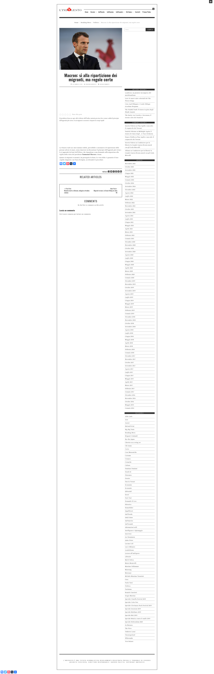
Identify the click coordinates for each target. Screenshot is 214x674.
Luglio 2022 (129, 196)
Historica (128, 504)
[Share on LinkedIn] (121, 171)
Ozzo (126, 579)
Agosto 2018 (129, 330)
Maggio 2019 (129, 304)
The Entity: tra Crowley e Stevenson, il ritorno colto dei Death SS (138, 116)
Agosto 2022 (129, 193)
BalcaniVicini (129, 426)
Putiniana (128, 589)
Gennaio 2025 (129, 180)
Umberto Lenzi (130, 632)
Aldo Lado (128, 416)
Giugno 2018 (129, 336)
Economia (128, 485)
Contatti (137, 12)
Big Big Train (129, 429)
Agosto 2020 (129, 255)
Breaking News (86, 22)
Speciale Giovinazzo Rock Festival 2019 (138, 605)
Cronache (128, 462)
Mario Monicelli (130, 563)
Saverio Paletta (130, 126)
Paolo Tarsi (129, 583)
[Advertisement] (90, 101)
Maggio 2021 (129, 225)
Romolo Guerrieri (131, 592)
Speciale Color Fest (131, 602)
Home (86, 12)
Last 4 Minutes (130, 547)
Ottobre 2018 (129, 323)
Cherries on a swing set (133, 442)
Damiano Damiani (131, 468)
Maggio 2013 (129, 405)
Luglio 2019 (129, 297)
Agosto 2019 (129, 294)
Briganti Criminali (131, 436)
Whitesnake (129, 638)
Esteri (127, 495)
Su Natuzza (129, 625)
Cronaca (128, 459)
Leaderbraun (129, 550)
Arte (126, 420)
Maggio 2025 (129, 177)
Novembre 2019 (130, 284)
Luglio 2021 (129, 219)
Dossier (93, 12)
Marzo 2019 (129, 307)
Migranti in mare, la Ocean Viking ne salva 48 (105, 192)
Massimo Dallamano (132, 566)
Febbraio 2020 (130, 274)
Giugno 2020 (129, 261)
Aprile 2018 (129, 343)
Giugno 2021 (129, 222)
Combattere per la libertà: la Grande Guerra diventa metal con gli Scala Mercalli (138, 145)
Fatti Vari (128, 498)
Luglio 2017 (129, 372)
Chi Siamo (129, 12)
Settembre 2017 (130, 366)
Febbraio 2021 (130, 235)
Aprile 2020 (129, 268)
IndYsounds (119, 12)
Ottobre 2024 (129, 183)
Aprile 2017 (129, 382)
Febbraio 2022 (130, 203)
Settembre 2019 (130, 291)
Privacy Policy (146, 12)
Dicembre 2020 (130, 242)
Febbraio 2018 (130, 349)
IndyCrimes (129, 517)
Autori (127, 423)
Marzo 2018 (129, 346)
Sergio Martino (130, 596)
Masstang (128, 570)
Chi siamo (128, 446)
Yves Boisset (129, 641)
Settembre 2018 (130, 327)
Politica (96, 22)
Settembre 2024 (130, 186)
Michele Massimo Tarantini (134, 576)
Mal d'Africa (129, 560)
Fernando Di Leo (130, 501)
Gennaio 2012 (129, 408)
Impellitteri (129, 511)
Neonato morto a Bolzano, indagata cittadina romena (76, 192)
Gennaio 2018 (129, 353)
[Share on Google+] (114, 171)
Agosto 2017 (129, 369)
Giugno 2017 (129, 375)
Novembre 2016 (130, 398)
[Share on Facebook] (109, 171)
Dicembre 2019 (130, 281)
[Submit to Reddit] (119, 171)
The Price (128, 628)
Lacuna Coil (129, 543)
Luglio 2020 (129, 258)
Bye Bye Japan (130, 439)
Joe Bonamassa (130, 537)
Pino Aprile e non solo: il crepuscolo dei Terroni (139, 127)
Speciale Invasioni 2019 (133, 609)
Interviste (128, 534)
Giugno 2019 (129, 300)
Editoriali (128, 491)
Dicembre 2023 (130, 190)
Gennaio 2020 (129, 278)
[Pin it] (116, 171)
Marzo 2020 (129, 271)
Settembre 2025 (130, 170)
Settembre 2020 (130, 252)
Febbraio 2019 (130, 310)
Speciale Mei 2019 (131, 615)
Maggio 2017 (129, 379)
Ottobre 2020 (129, 248)
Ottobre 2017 (129, 362)
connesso (70, 214)
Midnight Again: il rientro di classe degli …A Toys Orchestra (139, 132)
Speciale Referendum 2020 (134, 622)
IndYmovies (110, 12)
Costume (128, 455)
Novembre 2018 (130, 320)
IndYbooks (101, 12)
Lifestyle (128, 557)
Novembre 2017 (130, 359)
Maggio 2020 (129, 265)
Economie (128, 488)
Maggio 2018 (129, 340)
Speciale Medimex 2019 (133, 612)
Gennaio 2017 (129, 392)
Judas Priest (129, 540)
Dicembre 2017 (130, 356)
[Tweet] (111, 171)
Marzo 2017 (129, 385)
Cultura (127, 465)
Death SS (128, 472)
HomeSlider (129, 508)
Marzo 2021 (129, 232)
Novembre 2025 (130, 163)
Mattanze (128, 573)
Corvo (127, 449)
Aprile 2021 (129, 229)
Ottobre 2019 (129, 287)
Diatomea (128, 475)
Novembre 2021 (130, 206)
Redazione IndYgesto (91, 84)
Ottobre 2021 (129, 209)
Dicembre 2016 (130, 395)
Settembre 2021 (130, 212)
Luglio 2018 (129, 333)
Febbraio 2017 (130, 388)
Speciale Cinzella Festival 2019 (135, 599)
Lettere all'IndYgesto (132, 553)
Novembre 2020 (130, 245)
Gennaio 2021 (129, 238)
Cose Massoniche (131, 452)
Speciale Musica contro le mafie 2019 (137, 618)
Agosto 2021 (129, 216)
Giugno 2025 (129, 173)
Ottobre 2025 (129, 167)
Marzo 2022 (129, 199)
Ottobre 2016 (129, 402)
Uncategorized (130, 635)
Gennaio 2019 (129, 313)
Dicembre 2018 (130, 317)
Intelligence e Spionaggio (134, 530)
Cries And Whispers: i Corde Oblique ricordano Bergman (137, 105)
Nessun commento (104, 84)
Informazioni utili (131, 527)
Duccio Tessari (130, 482)
